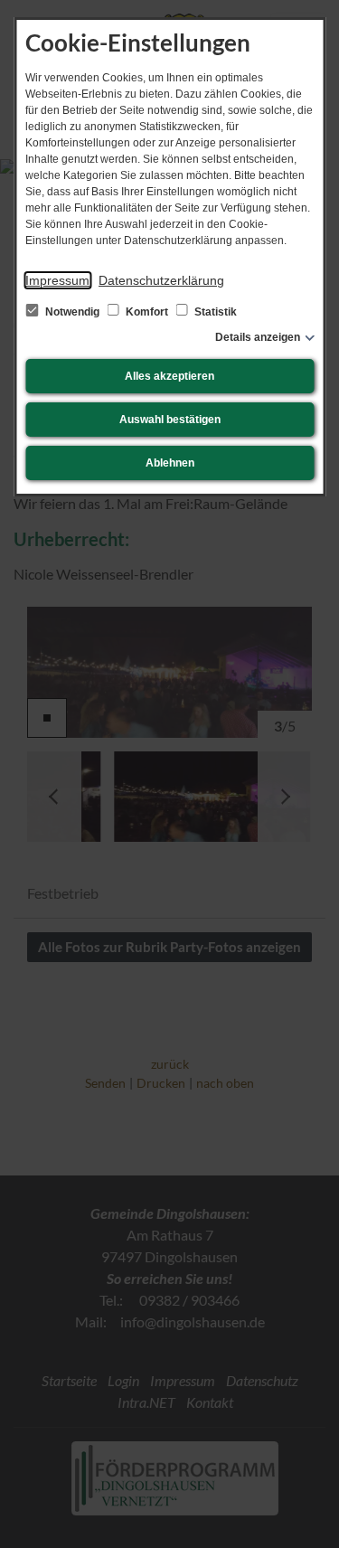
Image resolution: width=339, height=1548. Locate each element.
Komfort (147, 312)
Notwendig (72, 312)
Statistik (214, 312)
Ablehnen (170, 463)
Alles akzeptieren (169, 376)
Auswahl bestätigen (170, 419)
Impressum (57, 280)
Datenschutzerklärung (161, 280)
